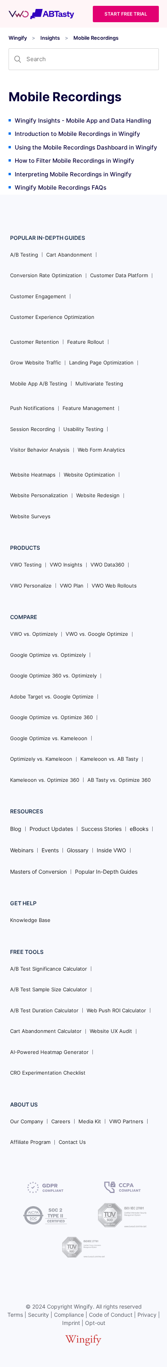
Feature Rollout (85, 342)
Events (50, 850)
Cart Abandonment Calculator (46, 1031)
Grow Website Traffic (35, 362)
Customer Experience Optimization (52, 317)
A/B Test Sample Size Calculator (48, 989)
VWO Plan (72, 585)
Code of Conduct (110, 1314)
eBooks (139, 828)
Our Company (26, 1121)
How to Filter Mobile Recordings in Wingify (74, 160)
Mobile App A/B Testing (38, 383)
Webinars (21, 850)
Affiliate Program (30, 1142)
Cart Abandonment (69, 255)
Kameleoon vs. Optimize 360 (44, 780)
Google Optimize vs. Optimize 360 (51, 717)
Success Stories (101, 828)
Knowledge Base (30, 920)
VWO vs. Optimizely (33, 634)
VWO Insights (66, 564)
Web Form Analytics (101, 450)
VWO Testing (26, 564)
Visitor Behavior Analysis (40, 450)
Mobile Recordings (95, 38)
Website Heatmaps (33, 475)
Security (38, 1314)
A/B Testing (24, 255)
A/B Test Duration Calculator (44, 1010)
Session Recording (32, 429)
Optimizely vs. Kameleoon (41, 759)
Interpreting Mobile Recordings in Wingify (73, 174)
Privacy (147, 1314)
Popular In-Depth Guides (106, 871)
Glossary (78, 850)
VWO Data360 (107, 564)
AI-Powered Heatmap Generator (49, 1052)
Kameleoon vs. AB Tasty (109, 759)
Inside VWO (111, 850)
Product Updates (51, 828)
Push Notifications (32, 408)
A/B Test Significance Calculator (48, 969)
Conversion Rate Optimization (46, 275)
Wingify (18, 38)
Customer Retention (34, 342)
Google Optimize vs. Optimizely (48, 655)
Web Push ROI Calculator (116, 1010)
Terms (15, 1314)
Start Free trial (125, 14)
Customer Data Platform (119, 275)
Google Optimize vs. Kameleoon (48, 738)
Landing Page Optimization (101, 362)
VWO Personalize (31, 585)
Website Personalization (39, 495)
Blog (15, 828)
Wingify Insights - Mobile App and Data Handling (83, 120)
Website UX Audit (111, 1031)
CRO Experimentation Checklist (47, 1073)
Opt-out (95, 1322)
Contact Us (72, 1142)
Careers (60, 1121)
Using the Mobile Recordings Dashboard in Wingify (86, 147)
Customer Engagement (38, 296)
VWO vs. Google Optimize (97, 634)
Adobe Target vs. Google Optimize (52, 696)
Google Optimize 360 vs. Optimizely (53, 675)
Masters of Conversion (38, 871)
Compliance (69, 1314)
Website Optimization (89, 475)
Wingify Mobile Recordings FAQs (60, 187)
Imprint (71, 1322)
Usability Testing (83, 429)
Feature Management (89, 408)
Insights (50, 38)
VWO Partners (126, 1121)
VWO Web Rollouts (114, 585)
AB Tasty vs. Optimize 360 (119, 780)
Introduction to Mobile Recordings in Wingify (77, 133)
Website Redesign (98, 495)
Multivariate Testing (99, 383)
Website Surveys (30, 516)
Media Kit (89, 1121)
